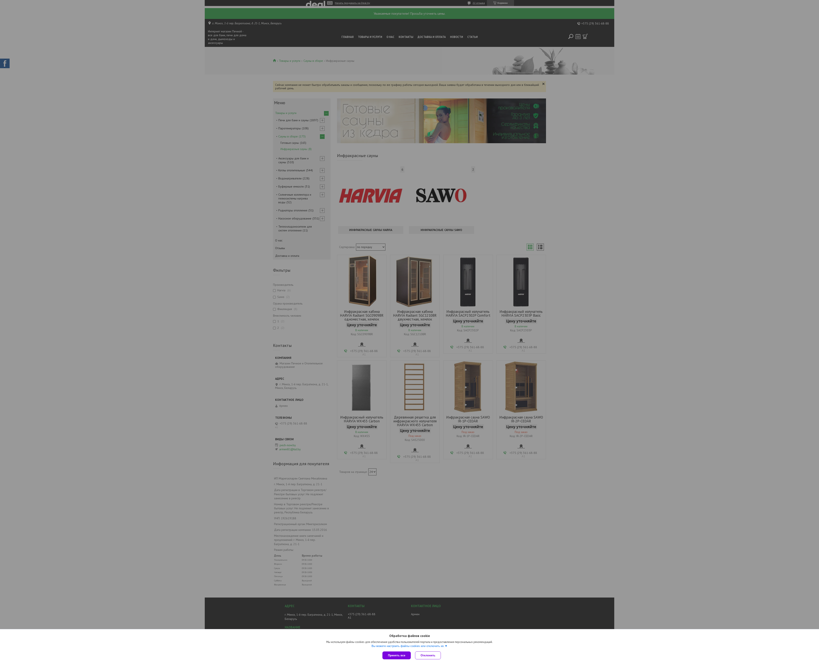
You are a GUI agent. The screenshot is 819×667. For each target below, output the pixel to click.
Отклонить (428, 655)
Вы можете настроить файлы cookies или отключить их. (408, 646)
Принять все (396, 655)
